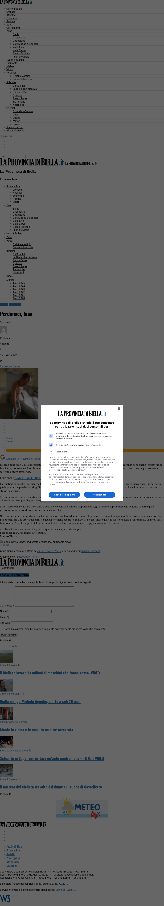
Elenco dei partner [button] (76, 470)
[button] (82, 452)
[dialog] (82, 453)
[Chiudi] (119, 408)
